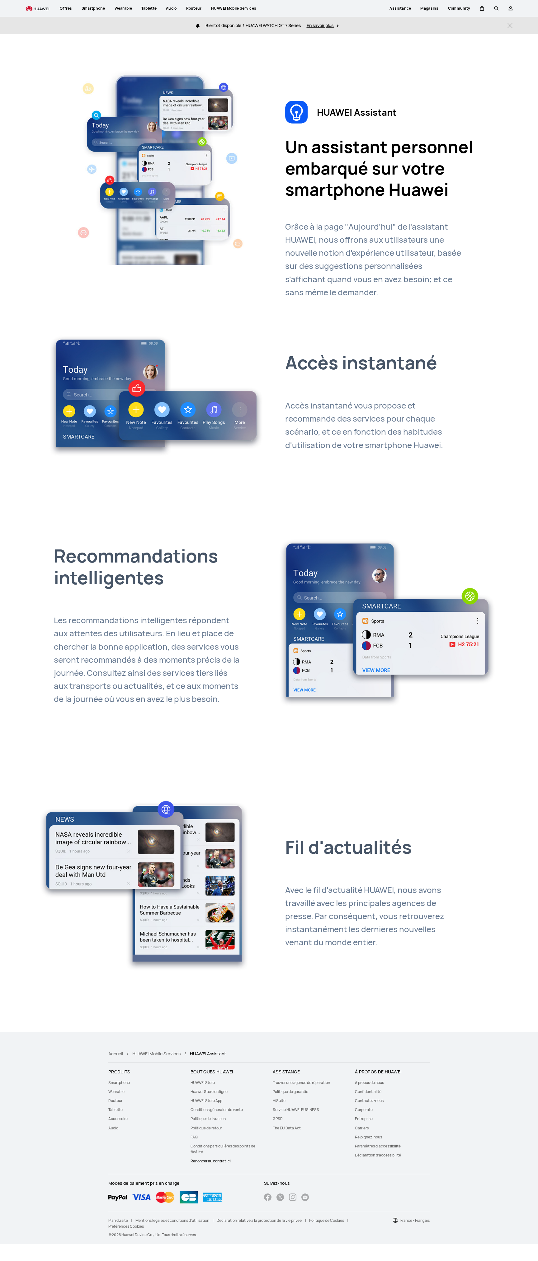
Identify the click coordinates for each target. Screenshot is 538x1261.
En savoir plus (320, 25)
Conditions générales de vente (217, 1109)
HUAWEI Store (203, 1082)
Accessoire (118, 1118)
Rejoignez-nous (368, 1137)
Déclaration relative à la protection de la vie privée (259, 1220)
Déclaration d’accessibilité (378, 1155)
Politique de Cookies (326, 1220)
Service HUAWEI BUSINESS (296, 1109)
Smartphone (119, 1082)
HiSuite (279, 1100)
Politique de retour (206, 1128)
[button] (481, 8)
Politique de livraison (208, 1118)
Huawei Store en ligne (209, 1091)
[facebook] (267, 1198)
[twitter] (280, 1198)
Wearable (116, 1091)
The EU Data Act (287, 1128)
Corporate (364, 1109)
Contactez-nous (369, 1100)
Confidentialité (368, 1091)
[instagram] (292, 1198)
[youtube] (305, 1198)
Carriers (362, 1128)
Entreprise (364, 1118)
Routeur (115, 1100)
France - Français (415, 1220)
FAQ (194, 1137)
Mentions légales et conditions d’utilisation (172, 1220)
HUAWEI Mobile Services (156, 1054)
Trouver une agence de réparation (301, 1082)
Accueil (115, 1054)
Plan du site (118, 1220)
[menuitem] (145, 1083)
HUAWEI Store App (206, 1100)
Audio (113, 1128)
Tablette (115, 1109)
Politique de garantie (290, 1091)
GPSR (278, 1118)
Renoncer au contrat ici (211, 1161)
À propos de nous (369, 1082)
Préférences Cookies (126, 1226)
